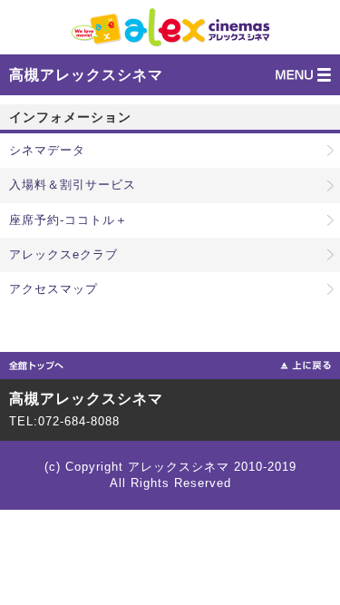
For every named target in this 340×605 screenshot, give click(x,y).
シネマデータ (47, 150)
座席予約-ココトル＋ (68, 220)
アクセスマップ (53, 289)
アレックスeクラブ (63, 254)
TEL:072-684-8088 (64, 421)
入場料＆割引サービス (72, 184)
